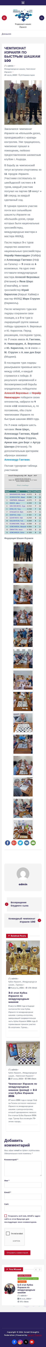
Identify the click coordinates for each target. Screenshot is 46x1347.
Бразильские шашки (26, 1275)
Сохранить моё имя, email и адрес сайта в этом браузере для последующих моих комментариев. (22, 1219)
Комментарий (11, 1159)
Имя (6, 1180)
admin (10, 66)
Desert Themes (35, 1332)
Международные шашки (14, 69)
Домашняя (6, 34)
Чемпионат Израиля (24, 1076)
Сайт (6, 1204)
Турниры (19, 985)
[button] (36, 1269)
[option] (23, 1287)
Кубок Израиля (14, 982)
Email (7, 1192)
